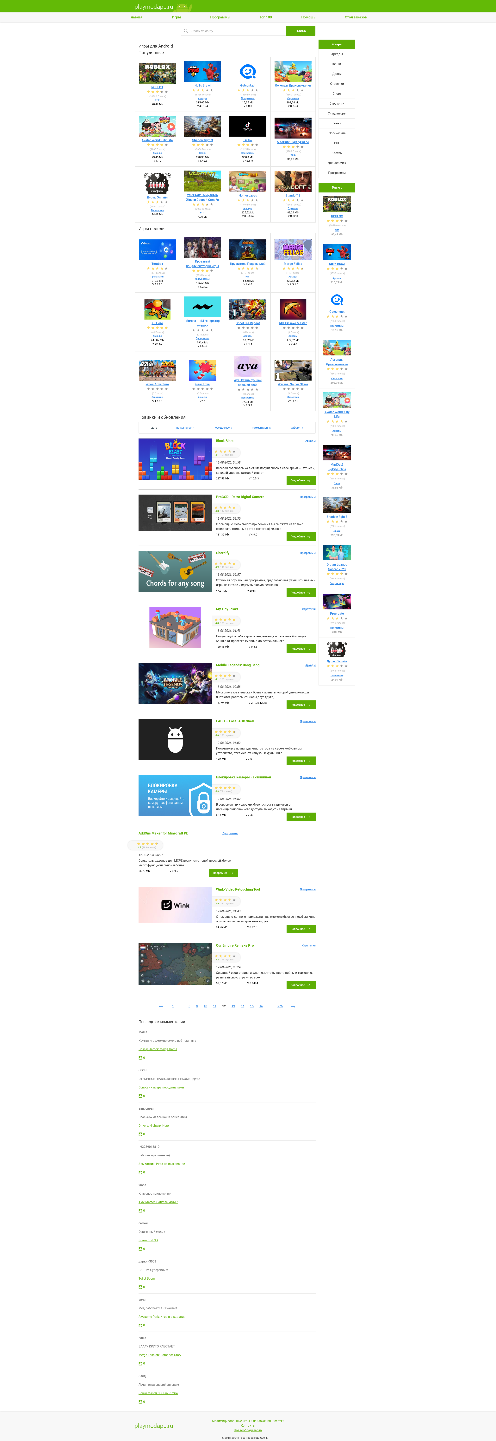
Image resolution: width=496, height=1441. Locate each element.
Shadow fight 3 (202, 140)
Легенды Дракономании (293, 85)
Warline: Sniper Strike (293, 384)
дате (154, 427)
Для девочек (337, 163)
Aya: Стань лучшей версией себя (248, 382)
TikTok (247, 140)
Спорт (337, 93)
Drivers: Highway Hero (154, 1125)
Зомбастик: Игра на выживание (162, 1164)
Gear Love (202, 384)
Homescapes (248, 195)
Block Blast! (225, 441)
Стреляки (293, 208)
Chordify (222, 553)
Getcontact (247, 85)
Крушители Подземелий (247, 264)
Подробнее (297, 480)
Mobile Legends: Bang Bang (237, 665)
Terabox (157, 264)
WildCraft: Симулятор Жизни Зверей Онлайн (202, 197)
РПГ (157, 100)
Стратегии (293, 98)
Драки (202, 153)
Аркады (202, 98)
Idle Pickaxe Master (293, 323)
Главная (136, 17)
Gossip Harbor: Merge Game (158, 1049)
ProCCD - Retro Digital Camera (240, 497)
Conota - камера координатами (161, 1087)
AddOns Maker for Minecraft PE (163, 833)
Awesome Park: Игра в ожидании (162, 1317)
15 (252, 1006)
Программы (220, 17)
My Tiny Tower (227, 609)
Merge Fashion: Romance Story (160, 1355)
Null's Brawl (203, 85)
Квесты (337, 153)
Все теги (278, 1421)
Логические (157, 210)
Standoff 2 (293, 195)
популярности (185, 427)
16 (261, 1006)
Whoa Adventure (157, 384)
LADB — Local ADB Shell (235, 721)
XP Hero (157, 323)
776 (280, 1006)
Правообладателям (248, 1430)
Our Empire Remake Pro (235, 945)
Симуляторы (202, 279)
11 (214, 1006)
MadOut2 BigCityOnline (293, 142)
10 (205, 1006)
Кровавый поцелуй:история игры (202, 264)
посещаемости (223, 427)
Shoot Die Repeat (248, 323)
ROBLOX (157, 87)
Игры (176, 17)
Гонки (293, 155)
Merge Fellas (293, 264)
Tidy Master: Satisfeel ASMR (158, 1202)
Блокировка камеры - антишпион (243, 777)
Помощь (308, 17)
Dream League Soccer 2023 (337, 567)
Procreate (337, 613)
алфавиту (297, 427)
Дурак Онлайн (157, 197)
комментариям (261, 427)
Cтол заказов (356, 17)
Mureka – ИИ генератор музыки (202, 323)
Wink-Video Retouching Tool (238, 889)
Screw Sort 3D (148, 1240)
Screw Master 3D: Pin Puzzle (158, 1393)
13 (233, 1006)
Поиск (301, 31)
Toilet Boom (147, 1278)
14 (242, 1006)
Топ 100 (266, 17)
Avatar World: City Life (157, 140)
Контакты (248, 1425)
